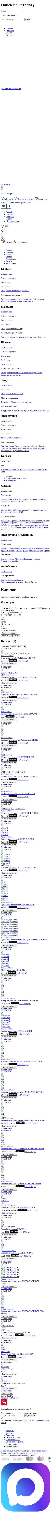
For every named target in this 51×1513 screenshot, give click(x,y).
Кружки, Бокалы (8, 550)
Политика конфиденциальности (14, 1455)
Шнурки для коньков (24, 301)
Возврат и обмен (13, 1437)
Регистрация (21, 242)
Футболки (5, 501)
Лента (34, 446)
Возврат (9, 35)
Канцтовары (28, 548)
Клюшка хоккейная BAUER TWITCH (17, 1253)
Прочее (47, 550)
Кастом (9, 261)
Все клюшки (6, 320)
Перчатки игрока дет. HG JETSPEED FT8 (18, 677)
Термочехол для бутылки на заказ (15, 451)
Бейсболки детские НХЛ (34, 523)
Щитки (39, 410)
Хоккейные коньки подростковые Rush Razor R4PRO (23, 1120)
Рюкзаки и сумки (36, 550)
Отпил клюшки (7, 1369)
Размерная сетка (13, 1440)
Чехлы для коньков (26, 299)
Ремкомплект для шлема (11, 375)
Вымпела (5, 580)
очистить (5, 636)
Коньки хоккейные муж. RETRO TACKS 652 (20, 1281)
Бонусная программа (15, 1442)
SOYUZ (25, 291)
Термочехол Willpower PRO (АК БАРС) (17, 1354)
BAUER (9, 394)
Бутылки (4, 446)
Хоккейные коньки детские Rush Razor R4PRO (21, 1183)
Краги (26, 410)
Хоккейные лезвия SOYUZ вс (13, 1229)
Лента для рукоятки (24, 337)
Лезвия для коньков (9, 299)
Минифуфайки (22, 550)
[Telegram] (25, 182)
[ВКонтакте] (22, 89)
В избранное (6, 666)
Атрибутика (11, 480)
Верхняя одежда (21, 499)
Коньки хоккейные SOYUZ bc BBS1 (16, 1031)
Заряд (20, 329)
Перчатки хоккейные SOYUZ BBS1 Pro (18, 1207)
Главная (9, 28)
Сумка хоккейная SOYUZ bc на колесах (18, 904)
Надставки (42, 337)
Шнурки (41, 446)
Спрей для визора (34, 373)
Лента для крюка (8, 337)
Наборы (46, 410)
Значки (11, 559)
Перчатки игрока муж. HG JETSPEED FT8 (19, 694)
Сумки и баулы (7, 448)
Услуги (45, 608)
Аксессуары (11, 259)
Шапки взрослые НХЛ (25, 527)
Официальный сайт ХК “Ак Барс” (15, 1451)
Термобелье (6, 402)
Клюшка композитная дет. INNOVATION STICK (21, 1061)
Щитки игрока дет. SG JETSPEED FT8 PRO (19, 776)
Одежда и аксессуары (27, 608)
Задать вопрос (12, 1446)
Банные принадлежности (11, 548)
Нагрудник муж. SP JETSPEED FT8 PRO (18, 658)
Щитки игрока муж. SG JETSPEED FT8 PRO (20, 813)
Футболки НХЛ (16, 501)
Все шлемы (6, 356)
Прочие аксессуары (36, 448)
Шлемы (9, 254)
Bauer (8, 291)
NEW (8, 615)
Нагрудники (6, 410)
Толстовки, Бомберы (37, 499)
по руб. (22, 661)
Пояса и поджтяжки (23, 446)
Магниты (19, 559)
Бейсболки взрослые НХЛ (12, 523)
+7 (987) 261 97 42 (29, 1420)
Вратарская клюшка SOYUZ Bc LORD (17, 839)
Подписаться (30, 1416)
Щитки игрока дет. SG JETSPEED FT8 (17, 757)
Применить (15, 636)
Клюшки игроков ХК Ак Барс (13, 469)
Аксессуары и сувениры (16, 478)
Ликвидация (13, 221)
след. (10, 1396)
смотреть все (6, 274)
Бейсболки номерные (10, 525)
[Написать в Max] (25, 1511)
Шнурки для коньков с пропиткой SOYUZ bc (20, 714)
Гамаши (17, 448)
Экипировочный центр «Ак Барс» (15, 582)
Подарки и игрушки (31, 559)
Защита (9, 257)
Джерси (12, 580)
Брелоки (4, 559)
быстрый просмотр (9, 663)
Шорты (32, 410)
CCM (3, 329)
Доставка (10, 31)
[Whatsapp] (25, 138)
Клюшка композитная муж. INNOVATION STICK (22, 1092)
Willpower (17, 438)
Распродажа (11, 263)
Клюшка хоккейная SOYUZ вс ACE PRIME (19, 740)
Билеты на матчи (8, 1453)
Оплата (9, 33)
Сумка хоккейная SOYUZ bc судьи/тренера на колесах (24, 939)
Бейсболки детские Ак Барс (38, 520)
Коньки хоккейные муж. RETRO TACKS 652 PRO (22, 1311)
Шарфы (19, 580)
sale (18, 615)
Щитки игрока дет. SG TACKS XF (15, 1332)
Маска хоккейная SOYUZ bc (13, 970)
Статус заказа (11, 1444)
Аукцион (10, 217)
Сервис (9, 219)
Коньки (9, 250)
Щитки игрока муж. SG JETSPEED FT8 (18, 794)
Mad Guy (5, 438)
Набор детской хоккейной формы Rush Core (19, 1000)
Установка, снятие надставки (13, 1383)
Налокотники (17, 410)
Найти (27, 20)
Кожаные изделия (41, 548)
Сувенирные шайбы (9, 561)
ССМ (3, 291)
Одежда (9, 214)
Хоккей (9, 212)
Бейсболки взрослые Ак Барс (13, 520)
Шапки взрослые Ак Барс (30, 525)
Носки (11, 446)
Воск (35, 337)
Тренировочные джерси (21, 402)
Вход (8, 242)
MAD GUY (18, 394)
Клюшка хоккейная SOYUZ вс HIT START (19, 867)
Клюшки (9, 252)
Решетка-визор (20, 373)
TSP (10, 438)
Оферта (32, 1455)
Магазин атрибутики (39, 1451)
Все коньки (6, 282)
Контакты (10, 1431)
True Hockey (16, 291)
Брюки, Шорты (7, 499)
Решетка (10, 373)
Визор (3, 373)
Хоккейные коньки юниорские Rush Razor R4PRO (22, 1149)
